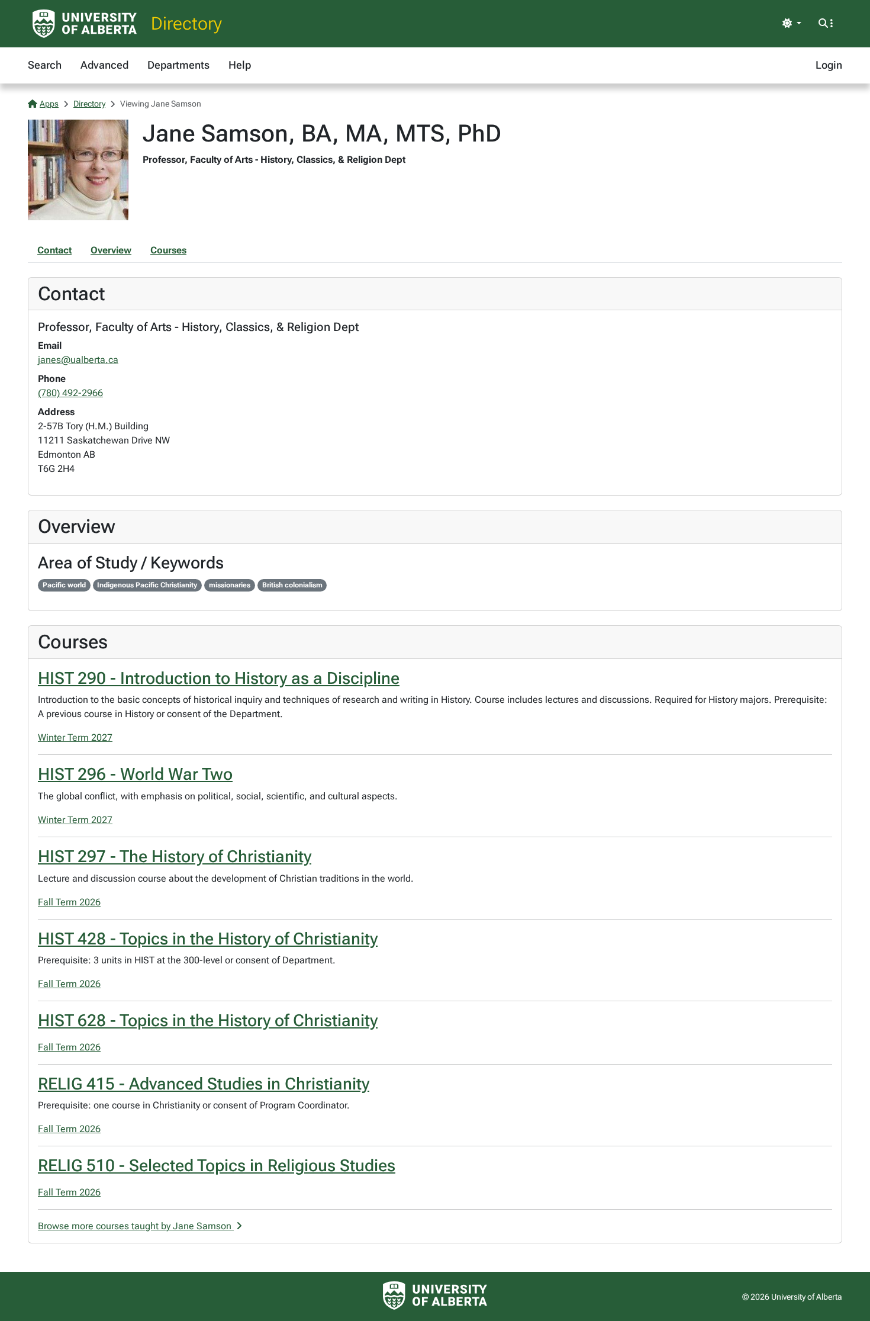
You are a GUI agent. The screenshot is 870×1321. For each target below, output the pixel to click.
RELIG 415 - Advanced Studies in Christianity (203, 1084)
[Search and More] (825, 23)
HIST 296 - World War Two (135, 774)
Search (45, 65)
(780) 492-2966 (70, 392)
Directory (186, 23)
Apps (49, 103)
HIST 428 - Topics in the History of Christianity (208, 939)
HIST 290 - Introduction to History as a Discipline (218, 678)
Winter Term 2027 (75, 737)
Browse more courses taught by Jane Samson (136, 1226)
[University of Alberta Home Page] (84, 23)
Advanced (104, 65)
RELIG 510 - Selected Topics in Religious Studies (216, 1165)
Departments (178, 65)
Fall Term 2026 (69, 902)
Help (239, 65)
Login (829, 65)
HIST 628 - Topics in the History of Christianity (208, 1020)
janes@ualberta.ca (78, 359)
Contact (54, 250)
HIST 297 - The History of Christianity (174, 856)
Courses (168, 250)
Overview (111, 250)
